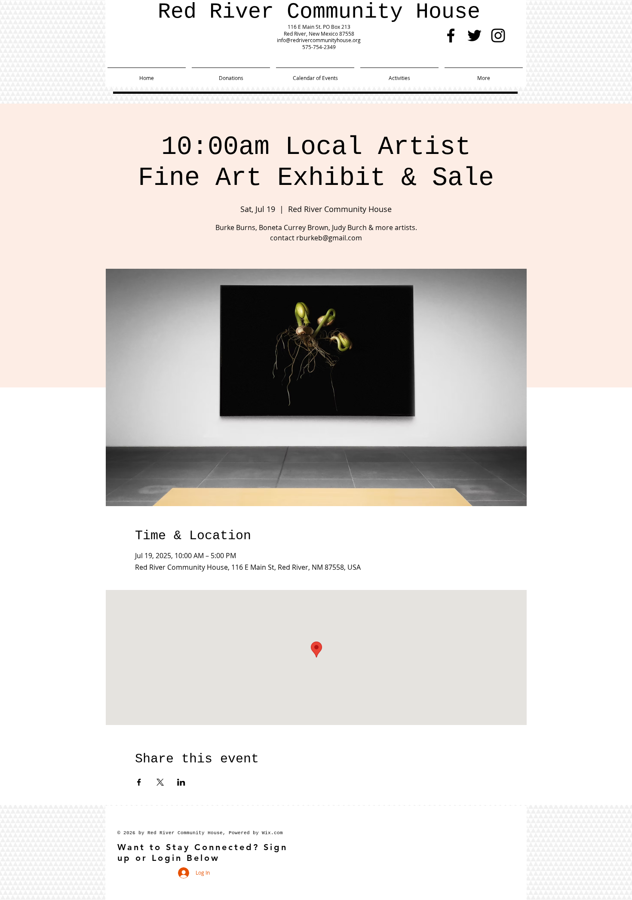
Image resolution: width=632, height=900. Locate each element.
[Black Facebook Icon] (451, 35)
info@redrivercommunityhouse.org (319, 40)
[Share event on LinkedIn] (181, 782)
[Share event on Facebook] (139, 782)
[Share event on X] (160, 782)
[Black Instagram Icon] (498, 35)
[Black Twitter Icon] (474, 35)
